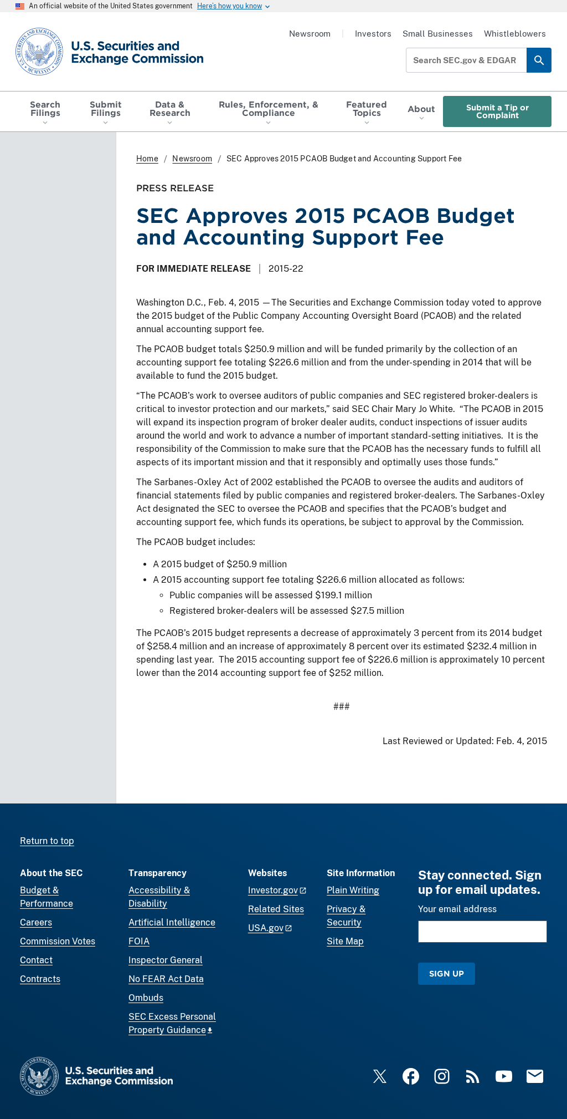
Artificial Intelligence (171, 922)
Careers (36, 922)
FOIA (139, 941)
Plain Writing (353, 890)
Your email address (457, 909)
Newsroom (310, 33)
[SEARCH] (539, 60)
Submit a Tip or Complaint (497, 111)
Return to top (47, 841)
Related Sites (276, 909)
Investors (373, 33)
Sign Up (446, 973)
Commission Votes (57, 941)
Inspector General (165, 960)
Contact (36, 960)
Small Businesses (438, 33)
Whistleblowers (515, 33)
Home (147, 158)
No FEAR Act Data (166, 979)
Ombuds (145, 998)
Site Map (345, 941)
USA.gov (266, 928)
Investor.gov (273, 890)
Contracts (40, 979)
